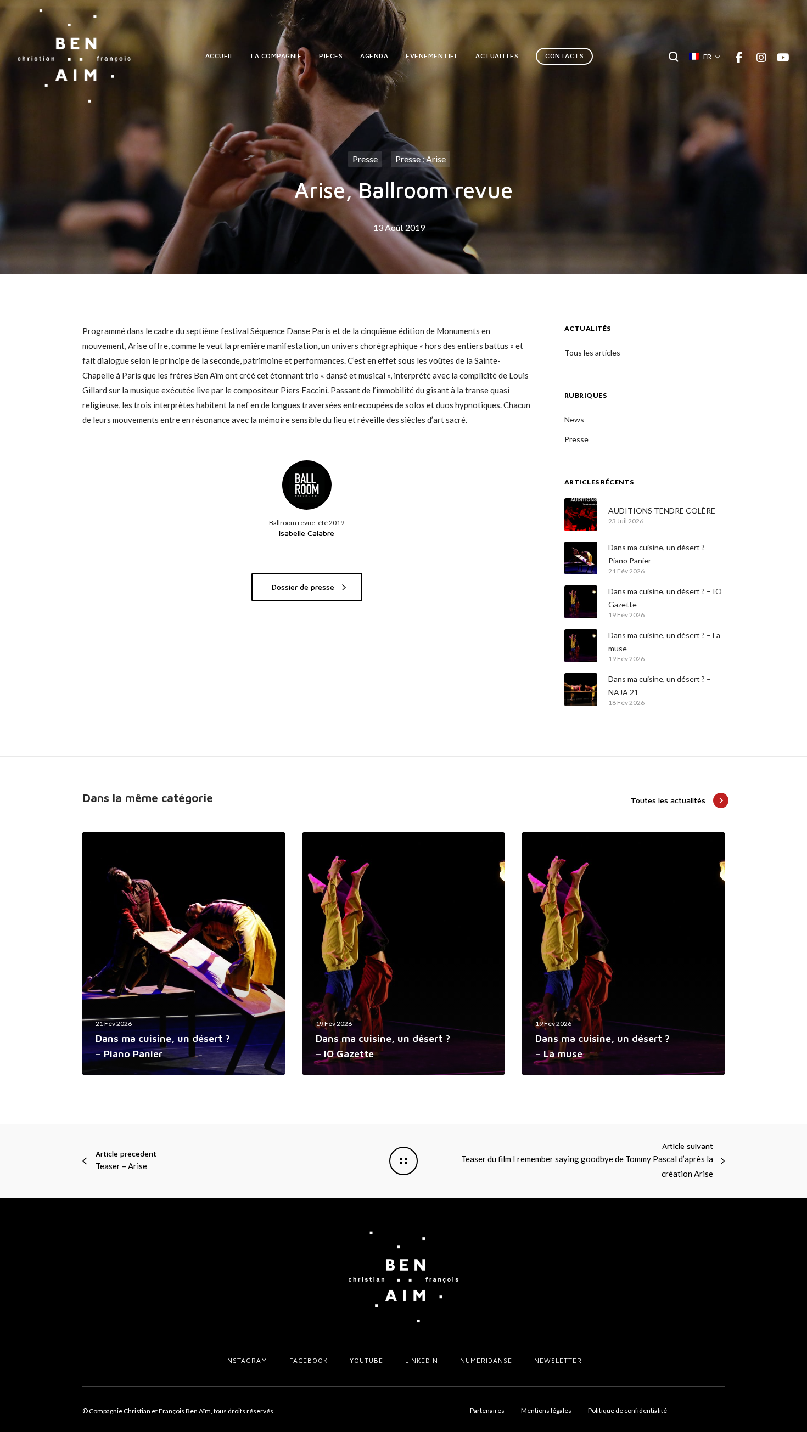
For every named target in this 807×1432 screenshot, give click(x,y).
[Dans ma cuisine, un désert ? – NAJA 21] (580, 690)
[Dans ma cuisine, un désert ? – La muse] (580, 646)
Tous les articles (592, 352)
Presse (365, 159)
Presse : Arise (420, 159)
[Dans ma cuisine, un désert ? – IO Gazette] (580, 602)
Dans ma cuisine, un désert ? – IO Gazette (665, 598)
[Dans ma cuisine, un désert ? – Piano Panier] (580, 558)
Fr (707, 56)
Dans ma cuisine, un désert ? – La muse (664, 641)
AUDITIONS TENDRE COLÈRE (661, 510)
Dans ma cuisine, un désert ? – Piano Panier (659, 554)
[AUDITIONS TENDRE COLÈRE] (580, 514)
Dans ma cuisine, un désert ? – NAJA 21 (659, 685)
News (574, 419)
